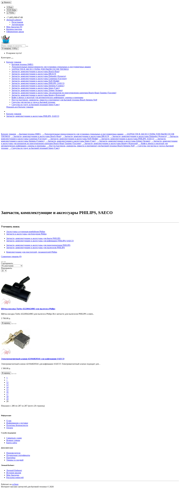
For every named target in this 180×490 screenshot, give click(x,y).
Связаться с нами (14, 438)
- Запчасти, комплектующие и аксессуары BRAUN (85, 136)
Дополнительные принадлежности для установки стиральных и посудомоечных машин (51, 67)
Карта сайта (11, 443)
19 (7, 399)
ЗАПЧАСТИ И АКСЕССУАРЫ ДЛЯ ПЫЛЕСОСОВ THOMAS (40, 69)
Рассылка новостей (15, 477)
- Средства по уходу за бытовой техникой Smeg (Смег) (34, 148)
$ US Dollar (11, 10)
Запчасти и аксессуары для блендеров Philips (26, 234)
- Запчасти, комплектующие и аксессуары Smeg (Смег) (70, 141)
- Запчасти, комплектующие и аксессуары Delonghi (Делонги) (138, 136)
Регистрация (17, 22)
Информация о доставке (17, 423)
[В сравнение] (15, 323)
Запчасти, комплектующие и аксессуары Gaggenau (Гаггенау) (39, 78)
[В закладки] (13, 323)
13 (7, 385)
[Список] (2, 261)
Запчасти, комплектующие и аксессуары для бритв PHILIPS (33, 238)
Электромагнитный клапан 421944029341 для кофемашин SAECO (32, 359)
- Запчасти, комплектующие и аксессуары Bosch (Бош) (36, 136)
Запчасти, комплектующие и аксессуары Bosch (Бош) (35, 71)
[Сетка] (5, 261)
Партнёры (10, 458)
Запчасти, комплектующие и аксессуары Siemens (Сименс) (38, 86)
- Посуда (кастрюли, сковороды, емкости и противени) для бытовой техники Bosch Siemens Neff (90, 146)
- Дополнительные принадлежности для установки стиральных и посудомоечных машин (82, 134)
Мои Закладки (12, 475)
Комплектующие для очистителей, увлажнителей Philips (31, 252)
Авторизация (17, 24)
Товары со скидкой (14, 460)
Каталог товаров (13, 62)
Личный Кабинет (14, 470)
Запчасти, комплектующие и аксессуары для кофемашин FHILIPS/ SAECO (40, 241)
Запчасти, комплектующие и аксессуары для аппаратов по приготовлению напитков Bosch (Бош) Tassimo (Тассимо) (64, 93)
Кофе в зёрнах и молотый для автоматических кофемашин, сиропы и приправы (47, 97)
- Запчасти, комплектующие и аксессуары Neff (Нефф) (73, 139)
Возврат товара (13, 440)
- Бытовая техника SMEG (28, 134)
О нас (8, 420)
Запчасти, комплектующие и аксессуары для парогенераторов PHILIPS (38, 245)
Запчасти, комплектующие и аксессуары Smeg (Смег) (36, 88)
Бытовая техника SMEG (22, 64)
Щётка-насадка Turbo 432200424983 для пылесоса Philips (28, 309)
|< (7, 378)
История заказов (13, 473)
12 (7, 382)
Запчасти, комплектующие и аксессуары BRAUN (34, 74)
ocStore (15, 484)
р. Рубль (10, 13)
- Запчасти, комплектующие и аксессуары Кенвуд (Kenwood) (110, 143)
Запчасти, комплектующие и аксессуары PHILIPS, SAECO (38, 83)
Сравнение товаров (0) (11, 256)
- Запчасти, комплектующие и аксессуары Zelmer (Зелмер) (123, 141)
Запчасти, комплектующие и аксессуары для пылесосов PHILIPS (35, 247)
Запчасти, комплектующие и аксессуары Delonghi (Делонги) (39, 76)
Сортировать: (7, 263)
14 (7, 387)
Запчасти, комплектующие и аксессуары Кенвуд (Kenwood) (38, 95)
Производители (13, 453)
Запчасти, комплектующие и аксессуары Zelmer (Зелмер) (37, 90)
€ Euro (9, 7)
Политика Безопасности (17, 425)
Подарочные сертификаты (18, 455)
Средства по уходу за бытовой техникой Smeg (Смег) (36, 104)
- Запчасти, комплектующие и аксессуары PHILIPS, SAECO (126, 139)
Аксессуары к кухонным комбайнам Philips (25, 231)
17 (7, 394)
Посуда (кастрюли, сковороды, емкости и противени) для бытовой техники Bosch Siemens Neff (54, 100)
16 (7, 392)
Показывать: (6, 268)
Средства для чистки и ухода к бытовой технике (33, 102)
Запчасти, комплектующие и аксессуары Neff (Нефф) (35, 81)
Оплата (9, 428)
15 (7, 389)
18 (7, 396)
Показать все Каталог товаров (19, 107)
